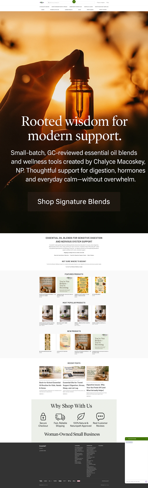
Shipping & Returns (90, 466)
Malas (79, 9)
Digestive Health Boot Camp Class (101, 6)
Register (103, 2)
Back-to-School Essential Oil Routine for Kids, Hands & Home (50, 385)
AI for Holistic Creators (44, 6)
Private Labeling (90, 9)
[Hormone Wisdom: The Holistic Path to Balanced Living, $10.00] (65, 285)
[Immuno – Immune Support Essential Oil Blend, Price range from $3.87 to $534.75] (83, 313)
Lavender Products (68, 9)
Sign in (99, 2)
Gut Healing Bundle (96, 294)
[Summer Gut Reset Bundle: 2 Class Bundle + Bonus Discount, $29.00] (83, 285)
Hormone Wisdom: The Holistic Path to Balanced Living (65, 295)
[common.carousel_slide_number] (74, 122)
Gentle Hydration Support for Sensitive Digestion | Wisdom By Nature (91, 448)
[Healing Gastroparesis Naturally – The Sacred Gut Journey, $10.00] (48, 285)
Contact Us (89, 475)
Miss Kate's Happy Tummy (62, 322)
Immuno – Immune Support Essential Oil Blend (82, 323)
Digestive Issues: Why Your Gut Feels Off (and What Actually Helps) (96, 387)
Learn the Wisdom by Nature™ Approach (59, 6)
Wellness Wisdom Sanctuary (45, 351)
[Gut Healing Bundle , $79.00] (100, 285)
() (108, 2)
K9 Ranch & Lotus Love (54, 9)
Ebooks (42, 9)
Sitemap (88, 476)
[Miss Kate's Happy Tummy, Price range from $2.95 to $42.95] (65, 313)
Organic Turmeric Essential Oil (99, 322)
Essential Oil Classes (88, 6)
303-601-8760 (43, 450)
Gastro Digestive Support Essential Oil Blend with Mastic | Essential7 (47, 323)
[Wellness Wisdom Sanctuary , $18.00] (48, 342)
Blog (87, 459)
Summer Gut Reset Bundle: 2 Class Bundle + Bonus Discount (82, 295)
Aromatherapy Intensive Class (76, 6)
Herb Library (89, 474)
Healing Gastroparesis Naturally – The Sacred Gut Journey (47, 295)
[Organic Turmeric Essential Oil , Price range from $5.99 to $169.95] (100, 313)
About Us (88, 455)
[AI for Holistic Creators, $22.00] (65, 342)
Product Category (103, 9)
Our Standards (89, 463)
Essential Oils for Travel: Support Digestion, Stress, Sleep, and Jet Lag (74, 385)
